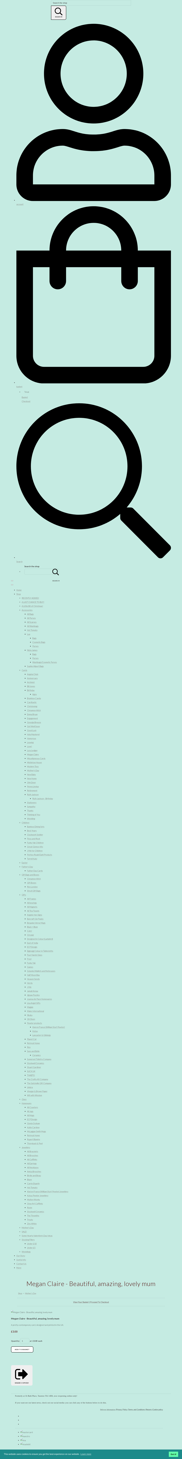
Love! (29, 746)
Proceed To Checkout (99, 1302)
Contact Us (21, 1264)
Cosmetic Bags (38, 642)
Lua (28, 634)
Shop (18, 594)
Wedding (31, 818)
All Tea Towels (33, 911)
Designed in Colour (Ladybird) (40, 939)
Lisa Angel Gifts (33, 1003)
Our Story (20, 1255)
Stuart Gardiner (34, 1067)
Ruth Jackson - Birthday (42, 798)
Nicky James (32, 650)
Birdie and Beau (34, 1175)
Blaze (29, 1179)
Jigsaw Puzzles (33, 995)
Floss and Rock (33, 838)
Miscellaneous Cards (36, 758)
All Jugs (30, 1111)
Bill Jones (31, 686)
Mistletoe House (34, 762)
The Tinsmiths (33, 1215)
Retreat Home (33, 1043)
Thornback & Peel (35, 1143)
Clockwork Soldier (35, 834)
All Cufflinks (32, 1159)
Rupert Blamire (33, 1139)
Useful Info (21, 1259)
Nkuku (29, 1015)
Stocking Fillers (28, 1239)
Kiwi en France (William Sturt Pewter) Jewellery (47, 1191)
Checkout (26, 401)
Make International (35, 1011)
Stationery (31, 802)
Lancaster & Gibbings (41, 1035)
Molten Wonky (33, 1199)
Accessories (27, 610)
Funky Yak (31, 963)
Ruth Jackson (33, 794)
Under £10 (32, 1243)
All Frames (31, 899)
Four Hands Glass (34, 955)
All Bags (30, 614)
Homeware (26, 1103)
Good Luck (31, 730)
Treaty (30, 1219)
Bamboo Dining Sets (35, 826)
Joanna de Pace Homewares (39, 999)
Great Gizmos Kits (35, 846)
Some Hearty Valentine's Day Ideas (37, 1235)
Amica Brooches (34, 1171)
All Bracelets (32, 1151)
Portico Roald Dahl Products (39, 854)
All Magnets (32, 907)
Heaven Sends (33, 979)
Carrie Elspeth (33, 1183)
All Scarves (32, 622)
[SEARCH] (55, 572)
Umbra (30, 1087)
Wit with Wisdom (34, 1095)
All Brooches (32, 1155)
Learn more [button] (85, 1454)
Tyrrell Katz (32, 858)
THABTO (31, 1075)
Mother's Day (33, 770)
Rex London (32, 887)
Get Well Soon (33, 726)
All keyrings (32, 903)
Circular (30, 935)
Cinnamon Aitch (34, 710)
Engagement (32, 718)
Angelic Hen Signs (34, 915)
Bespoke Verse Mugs (36, 923)
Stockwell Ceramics (35, 1063)
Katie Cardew (33, 1127)
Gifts (24, 895)
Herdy (30, 983)
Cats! (29, 931)
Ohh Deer (31, 782)
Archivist (31, 682)
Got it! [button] (173, 1454)
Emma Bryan (32, 714)
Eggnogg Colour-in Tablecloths (40, 951)
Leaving (30, 742)
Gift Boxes (31, 883)
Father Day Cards (35, 871)
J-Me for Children (35, 850)
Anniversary (32, 678)
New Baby (31, 774)
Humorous (31, 738)
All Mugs (30, 1115)
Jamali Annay (32, 991)
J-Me (29, 987)
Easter (25, 862)
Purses (35, 646)
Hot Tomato (32, 630)
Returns (149, 1410)
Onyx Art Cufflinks (35, 1203)
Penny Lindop (33, 786)
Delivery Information (107, 1410)
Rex (29, 1047)
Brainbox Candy (34, 698)
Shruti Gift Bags (34, 891)
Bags (34, 638)
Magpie (30, 1007)
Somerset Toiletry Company (39, 1059)
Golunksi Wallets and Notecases (41, 971)
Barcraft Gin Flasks (35, 919)
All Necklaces (33, 1167)
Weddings (26, 1251)
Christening (32, 706)
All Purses (31, 618)
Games (30, 967)
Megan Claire (33, 754)
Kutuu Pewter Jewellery (37, 1195)
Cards (24, 670)
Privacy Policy (121, 1410)
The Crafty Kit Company (37, 1079)
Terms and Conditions (136, 1410)
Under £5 (31, 1247)
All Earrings (32, 1163)
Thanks (30, 810)
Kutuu (35, 1031)
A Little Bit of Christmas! (32, 606)
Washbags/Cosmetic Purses (44, 662)
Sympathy (31, 806)
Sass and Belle (33, 1051)
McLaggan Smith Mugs (36, 1131)
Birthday (31, 690)
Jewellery (26, 1147)
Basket (25, 397)
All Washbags (33, 626)
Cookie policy (158, 1410)
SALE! (24, 1231)
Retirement (32, 790)
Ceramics (36, 1055)
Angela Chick (32, 674)
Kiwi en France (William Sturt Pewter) (48, 1027)
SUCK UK (31, 1071)
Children (25, 822)
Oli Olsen (31, 1019)
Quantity (15, 1341)
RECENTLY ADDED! (30, 598)
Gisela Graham (33, 1123)
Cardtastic (32, 702)
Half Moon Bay (33, 975)
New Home (32, 778)
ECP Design (32, 947)
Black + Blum (32, 927)
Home (19, 590)
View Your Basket (81, 1302)
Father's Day (27, 867)
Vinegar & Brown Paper (37, 1091)
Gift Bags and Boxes (30, 875)
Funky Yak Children (35, 842)
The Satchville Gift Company (39, 1083)
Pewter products (34, 1023)
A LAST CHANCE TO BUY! (33, 602)
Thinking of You (33, 814)
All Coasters (32, 1107)
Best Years (32, 830)
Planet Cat (32, 1039)
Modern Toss (33, 766)
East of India (32, 943)
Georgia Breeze (34, 722)
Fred (29, 959)
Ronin (29, 1207)
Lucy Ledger (32, 750)
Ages (34, 694)
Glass (24, 1099)
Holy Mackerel (33, 734)
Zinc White (32, 1223)
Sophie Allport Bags (35, 666)
